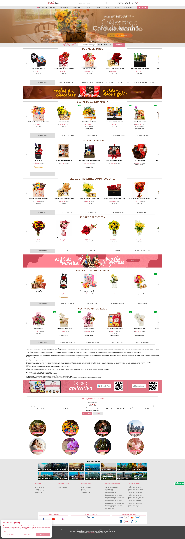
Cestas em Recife (106, 469)
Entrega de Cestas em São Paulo (134, 487)
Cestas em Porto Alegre (122, 468)
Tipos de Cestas (64, 7)
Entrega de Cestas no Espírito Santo (135, 492)
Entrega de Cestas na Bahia (133, 505)
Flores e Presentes (92, 217)
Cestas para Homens (142, 212)
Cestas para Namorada (142, 135)
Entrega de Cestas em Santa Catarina (135, 495)
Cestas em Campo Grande (107, 477)
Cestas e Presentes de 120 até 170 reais (117, 82)
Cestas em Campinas (60, 469)
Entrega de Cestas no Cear (133, 502)
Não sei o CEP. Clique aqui (105, 44)
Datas (107, 7)
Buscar (119, 45)
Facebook (43, 519)
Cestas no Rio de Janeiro (91, 468)
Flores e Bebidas (117, 174)
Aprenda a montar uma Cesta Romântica (113, 494)
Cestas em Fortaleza (60, 478)
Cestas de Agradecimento (117, 135)
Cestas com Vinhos (92, 140)
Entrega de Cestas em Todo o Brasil (135, 486)
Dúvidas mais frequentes (86, 486)
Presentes (97, 7)
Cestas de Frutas (92, 135)
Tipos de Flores (77, 7)
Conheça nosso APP (109, 490)
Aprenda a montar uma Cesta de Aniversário (113, 500)
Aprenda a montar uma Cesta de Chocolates (113, 505)
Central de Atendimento (86, 487)
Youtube (53, 519)
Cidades (88, 7)
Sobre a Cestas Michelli (39, 486)
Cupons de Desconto (109, 489)
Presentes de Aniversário (92, 270)
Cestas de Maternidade (92, 309)
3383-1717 (121, 3)
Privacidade (37, 489)
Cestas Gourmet (92, 174)
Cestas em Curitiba (91, 478)
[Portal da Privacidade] (90, 517)
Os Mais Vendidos (92, 49)
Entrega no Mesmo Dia (109, 486)
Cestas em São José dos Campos (139, 468)
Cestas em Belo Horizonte (138, 477)
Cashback (126, 3)
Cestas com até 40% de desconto (111, 487)
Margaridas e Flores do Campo (142, 250)
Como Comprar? (84, 494)
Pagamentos (37, 494)
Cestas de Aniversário (92, 342)
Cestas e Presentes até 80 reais (67, 82)
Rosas (67, 250)
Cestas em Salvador (76, 469)
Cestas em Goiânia (44, 478)
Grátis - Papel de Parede (109, 508)
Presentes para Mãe (142, 174)
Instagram (63, 519)
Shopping (116, 7)
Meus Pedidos (84, 490)
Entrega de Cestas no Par (133, 498)
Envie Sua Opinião (87, 413)
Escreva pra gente (91, 532)
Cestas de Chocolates (117, 303)
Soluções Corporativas (39, 487)
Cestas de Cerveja (67, 174)
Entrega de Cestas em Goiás (133, 506)
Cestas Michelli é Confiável (40, 490)
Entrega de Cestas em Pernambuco (135, 503)
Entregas (83, 489)
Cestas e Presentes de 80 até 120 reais (92, 82)
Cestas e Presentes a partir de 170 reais (142, 82)
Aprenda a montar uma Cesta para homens (113, 495)
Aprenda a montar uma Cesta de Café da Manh (114, 503)
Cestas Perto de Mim (92, 461)
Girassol (117, 250)
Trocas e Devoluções (85, 492)
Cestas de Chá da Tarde (67, 135)
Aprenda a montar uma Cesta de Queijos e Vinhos (115, 497)
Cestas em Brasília (123, 478)
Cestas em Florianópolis (74, 477)
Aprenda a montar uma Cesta (110, 492)
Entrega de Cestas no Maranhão (134, 500)
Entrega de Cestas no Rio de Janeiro (135, 489)
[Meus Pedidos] (133, 3)
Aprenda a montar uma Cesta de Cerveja (113, 498)
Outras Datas (60, 486)
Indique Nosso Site (38, 492)
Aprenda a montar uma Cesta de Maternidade (114, 502)
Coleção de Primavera (62, 487)
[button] (91, 41)
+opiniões (98, 413)
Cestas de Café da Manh (92, 102)
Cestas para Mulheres (117, 212)
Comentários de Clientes (110, 506)
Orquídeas (92, 250)
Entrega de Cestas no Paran (134, 494)
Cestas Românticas (67, 212)
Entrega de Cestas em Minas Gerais (135, 490)
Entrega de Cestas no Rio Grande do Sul (136, 497)
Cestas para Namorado (142, 342)
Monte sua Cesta (128, 7)
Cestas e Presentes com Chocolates (92, 179)
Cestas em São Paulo (45, 469)
